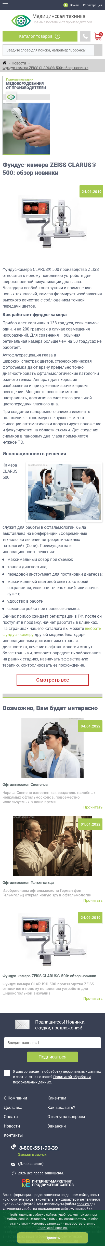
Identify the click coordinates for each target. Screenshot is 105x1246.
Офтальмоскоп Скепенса (25, 784)
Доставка (13, 1107)
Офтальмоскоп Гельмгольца (28, 882)
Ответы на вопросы (66, 1117)
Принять (52, 1238)
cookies (83, 1204)
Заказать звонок (32, 1154)
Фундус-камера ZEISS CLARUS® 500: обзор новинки (49, 976)
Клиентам (56, 1098)
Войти (74, 5)
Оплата (11, 1117)
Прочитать (92, 807)
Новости (12, 1126)
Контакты (13, 1135)
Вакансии (56, 1126)
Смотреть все (52, 680)
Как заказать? (61, 1107)
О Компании (15, 1098)
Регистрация (92, 5)
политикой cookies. (52, 1228)
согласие (31, 1071)
